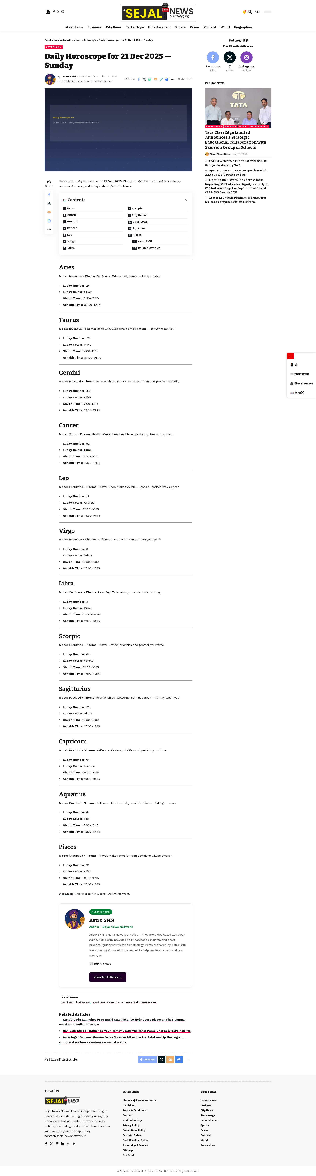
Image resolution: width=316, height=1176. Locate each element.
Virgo (71, 241)
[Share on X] (144, 79)
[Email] (155, 79)
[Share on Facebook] (138, 79)
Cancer (72, 228)
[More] (172, 79)
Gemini (72, 221)
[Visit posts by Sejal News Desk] (207, 154)
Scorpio (137, 208)
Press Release (259, 126)
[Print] (167, 79)
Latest (243, 126)
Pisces (137, 234)
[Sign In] (48, 12)
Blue (87, 450)
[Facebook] (54, 11)
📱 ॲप (294, 365)
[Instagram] (63, 11)
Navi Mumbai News (76, 1002)
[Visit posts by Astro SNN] (50, 79)
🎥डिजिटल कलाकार (301, 383)
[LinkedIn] (62, 1144)
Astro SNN (68, 76)
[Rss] (74, 1144)
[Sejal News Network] (158, 12)
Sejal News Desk (220, 154)
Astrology (53, 47)
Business (230, 126)
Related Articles (149, 248)
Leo (69, 234)
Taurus (71, 215)
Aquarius (138, 228)
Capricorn (140, 221)
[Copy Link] (161, 79)
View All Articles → (108, 977)
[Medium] (68, 1144)
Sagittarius (139, 215)
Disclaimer (65, 893)
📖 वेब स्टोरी (297, 392)
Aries (71, 208)
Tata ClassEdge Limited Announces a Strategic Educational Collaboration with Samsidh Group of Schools (235, 140)
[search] (250, 12)
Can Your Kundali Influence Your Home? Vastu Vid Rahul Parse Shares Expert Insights (127, 1031)
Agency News (214, 126)
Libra (71, 247)
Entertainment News (141, 1002)
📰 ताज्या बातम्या (299, 374)
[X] (58, 11)
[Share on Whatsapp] (150, 79)
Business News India (107, 1002)
